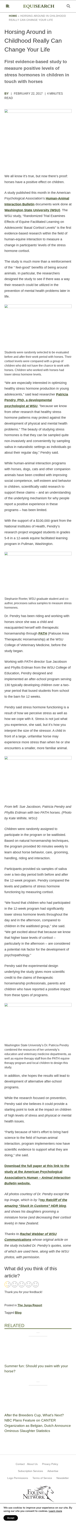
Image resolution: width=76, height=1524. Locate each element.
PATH (42, 633)
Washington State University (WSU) (32, 210)
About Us (32, 1464)
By (6, 93)
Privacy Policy (50, 1464)
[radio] (7, 1285)
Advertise (52, 1471)
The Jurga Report (30, 1305)
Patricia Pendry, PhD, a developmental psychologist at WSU (36, 400)
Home (13, 15)
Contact (20, 1464)
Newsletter (62, 1478)
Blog (18, 1312)
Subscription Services (30, 1471)
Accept (10, 1517)
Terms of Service (42, 1478)
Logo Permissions (17, 1478)
